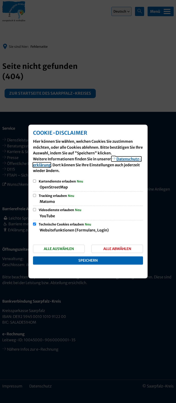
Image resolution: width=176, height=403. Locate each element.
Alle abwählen (117, 249)
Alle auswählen (59, 249)
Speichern (88, 260)
